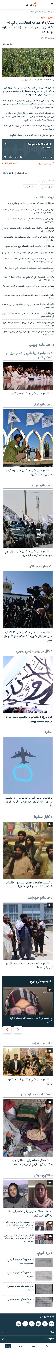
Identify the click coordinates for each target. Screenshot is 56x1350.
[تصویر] (33, 1346)
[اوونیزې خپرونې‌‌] (20, 1346)
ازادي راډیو (44, 147)
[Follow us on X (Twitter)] (45, 1324)
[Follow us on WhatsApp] (25, 1324)
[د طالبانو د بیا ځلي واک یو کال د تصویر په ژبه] (28, 1062)
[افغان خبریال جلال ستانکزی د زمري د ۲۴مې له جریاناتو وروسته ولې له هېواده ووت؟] (44, 1239)
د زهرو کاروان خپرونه (39, 144)
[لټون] (47, 1346)
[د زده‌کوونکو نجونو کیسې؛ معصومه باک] (44, 1262)
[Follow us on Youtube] (38, 1324)
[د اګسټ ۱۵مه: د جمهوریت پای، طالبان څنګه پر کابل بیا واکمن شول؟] (28, 850)
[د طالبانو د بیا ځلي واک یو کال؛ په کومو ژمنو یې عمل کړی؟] (28, 438)
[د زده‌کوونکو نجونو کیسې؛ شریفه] (44, 1302)
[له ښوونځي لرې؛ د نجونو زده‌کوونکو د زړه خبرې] (28, 1001)
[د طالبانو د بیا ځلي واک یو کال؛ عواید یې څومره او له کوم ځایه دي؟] (28, 519)
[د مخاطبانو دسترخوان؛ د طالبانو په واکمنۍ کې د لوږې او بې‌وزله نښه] (28, 1128)
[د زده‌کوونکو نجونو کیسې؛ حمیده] (44, 1276)
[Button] (7, 44)
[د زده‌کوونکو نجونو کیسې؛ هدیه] (44, 1289)
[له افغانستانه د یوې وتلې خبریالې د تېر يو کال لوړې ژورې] (28, 1194)
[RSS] (18, 1324)
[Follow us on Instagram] (31, 1324)
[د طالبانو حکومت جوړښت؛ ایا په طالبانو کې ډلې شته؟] (28, 931)
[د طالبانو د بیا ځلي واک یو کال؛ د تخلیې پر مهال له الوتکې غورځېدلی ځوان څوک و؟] (28, 765)
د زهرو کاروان (47, 17)
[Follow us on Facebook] (51, 1324)
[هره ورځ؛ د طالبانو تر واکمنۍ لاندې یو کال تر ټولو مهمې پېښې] (28, 684)
